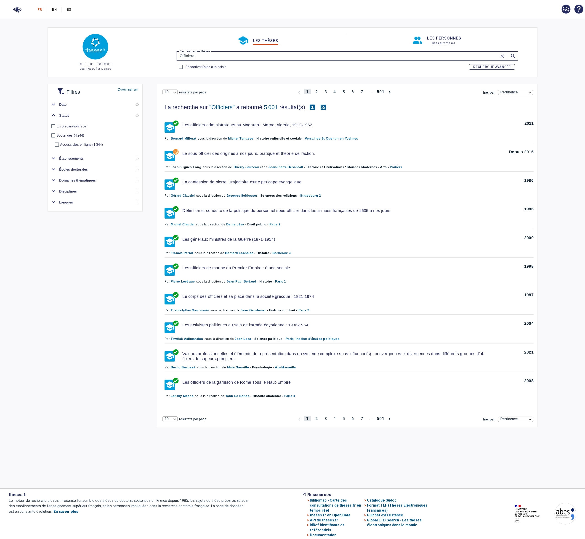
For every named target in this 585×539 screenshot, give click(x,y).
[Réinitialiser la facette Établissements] (137, 158)
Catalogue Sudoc (381, 500)
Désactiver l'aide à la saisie (205, 67)
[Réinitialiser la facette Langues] (137, 202)
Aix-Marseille (285, 367)
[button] (17, 10)
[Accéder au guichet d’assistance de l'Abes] (565, 9)
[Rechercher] (512, 56)
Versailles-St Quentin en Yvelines (331, 138)
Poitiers (396, 167)
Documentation (323, 535)
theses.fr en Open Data (330, 515)
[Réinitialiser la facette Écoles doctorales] (137, 169)
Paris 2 (274, 224)
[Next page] (389, 91)
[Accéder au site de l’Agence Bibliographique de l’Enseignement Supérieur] (560, 514)
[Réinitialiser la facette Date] (137, 104)
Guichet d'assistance (385, 515)
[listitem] (565, 9)
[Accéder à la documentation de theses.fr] (578, 9)
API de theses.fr (324, 520)
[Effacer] (503, 56)
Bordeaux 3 (281, 253)
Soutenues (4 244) (70, 135)
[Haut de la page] (554, 527)
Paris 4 (289, 396)
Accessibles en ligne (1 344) (81, 144)
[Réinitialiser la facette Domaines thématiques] (137, 180)
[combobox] (170, 92)
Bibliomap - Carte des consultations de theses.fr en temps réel (335, 505)
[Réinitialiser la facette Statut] (137, 115)
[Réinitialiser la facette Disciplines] (137, 191)
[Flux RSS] (323, 107)
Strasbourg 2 (310, 195)
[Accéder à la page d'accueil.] (95, 47)
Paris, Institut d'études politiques (313, 339)
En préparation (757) (72, 126)
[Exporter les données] (312, 107)
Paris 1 (280, 281)
